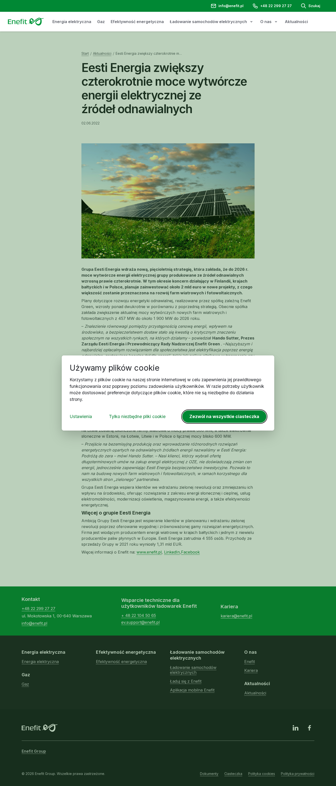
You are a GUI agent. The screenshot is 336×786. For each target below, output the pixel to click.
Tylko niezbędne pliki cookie (137, 416)
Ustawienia (81, 416)
